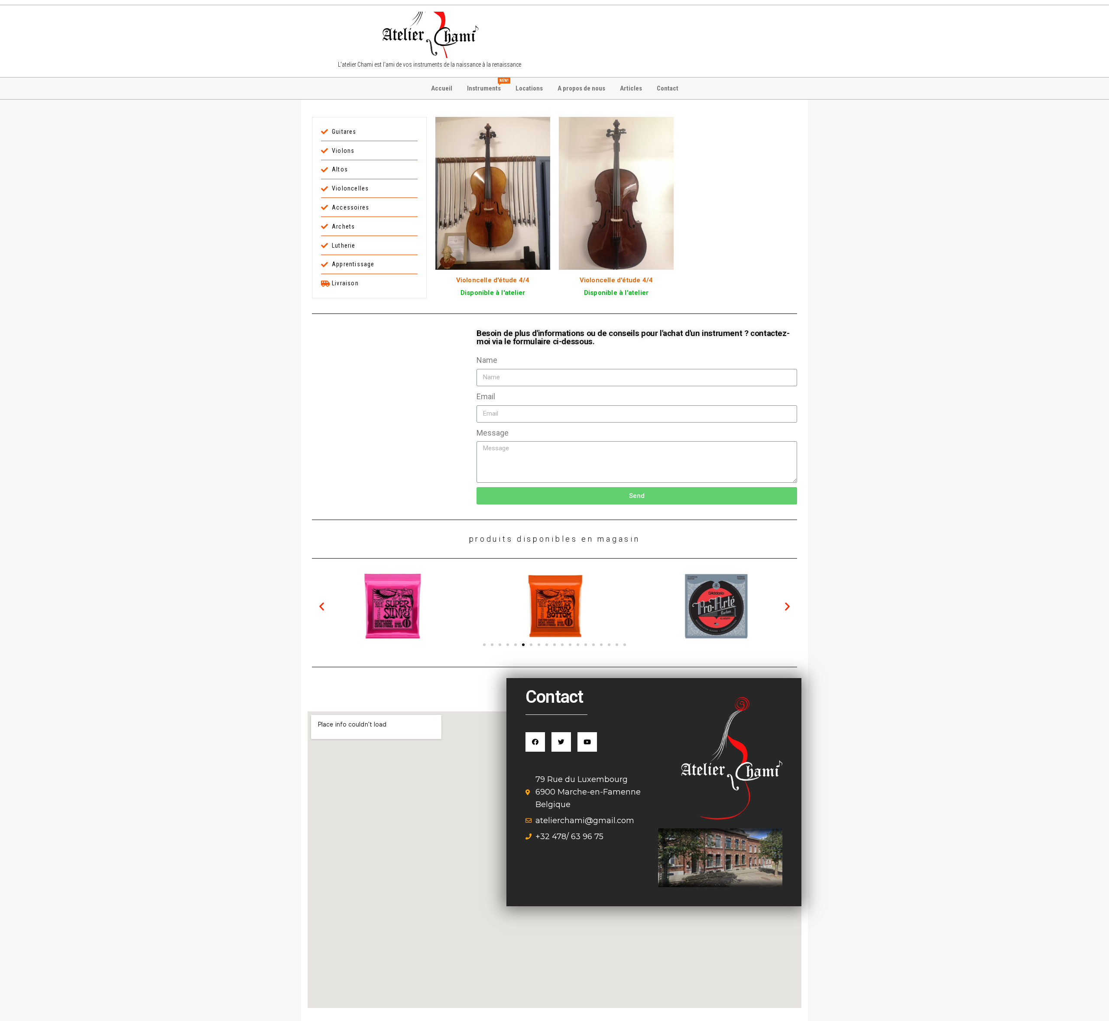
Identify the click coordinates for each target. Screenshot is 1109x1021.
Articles (631, 88)
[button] (484, 644)
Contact (667, 88)
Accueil (441, 88)
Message (493, 432)
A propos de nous (581, 88)
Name (487, 360)
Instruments (487, 85)
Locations (529, 88)
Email (486, 396)
